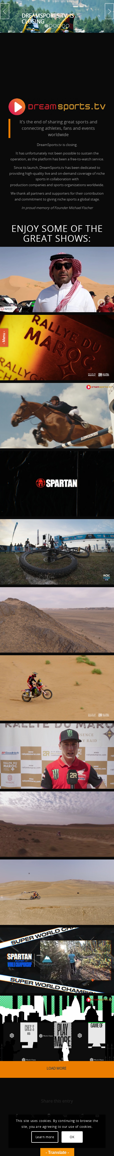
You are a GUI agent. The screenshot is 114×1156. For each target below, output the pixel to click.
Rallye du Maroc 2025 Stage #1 (54, 806)
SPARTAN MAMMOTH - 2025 (44, 942)
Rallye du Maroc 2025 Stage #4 (54, 670)
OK (72, 1137)
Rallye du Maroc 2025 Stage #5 (54, 602)
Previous (4, 11)
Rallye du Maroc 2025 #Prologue (40, 878)
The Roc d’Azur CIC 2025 (42, 534)
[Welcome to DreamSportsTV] (57, 106)
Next (109, 11)
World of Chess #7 (35, 1010)
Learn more (45, 1137)
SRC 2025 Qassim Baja (38, 262)
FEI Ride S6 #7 (26, 398)
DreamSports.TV (20, 304)
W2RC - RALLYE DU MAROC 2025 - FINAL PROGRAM (52, 333)
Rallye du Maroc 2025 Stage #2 (54, 738)
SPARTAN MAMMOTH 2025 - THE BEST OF (51, 470)
